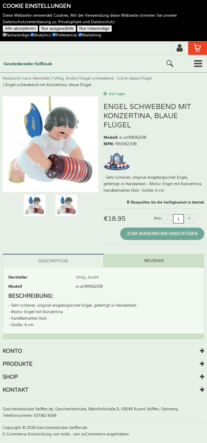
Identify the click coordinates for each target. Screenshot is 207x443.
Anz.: (158, 218)
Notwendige (17, 35)
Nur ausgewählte (57, 28)
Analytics (42, 35)
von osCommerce (89, 434)
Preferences (66, 35)
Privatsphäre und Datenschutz (86, 22)
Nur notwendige (94, 28)
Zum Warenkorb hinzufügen (162, 234)
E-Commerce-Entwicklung (28, 434)
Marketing (91, 35)
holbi (66, 434)
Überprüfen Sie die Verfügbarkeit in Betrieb (167, 202)
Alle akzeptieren (20, 28)
